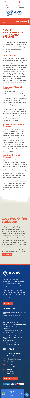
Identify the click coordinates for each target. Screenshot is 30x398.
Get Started (7, 254)
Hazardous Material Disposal (10, 326)
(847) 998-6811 (11, 361)
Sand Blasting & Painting (9, 335)
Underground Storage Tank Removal (12, 330)
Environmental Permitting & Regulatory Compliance (13, 338)
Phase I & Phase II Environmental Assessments (15, 333)
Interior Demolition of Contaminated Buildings (15, 324)
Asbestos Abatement (8, 318)
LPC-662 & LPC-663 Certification (11, 344)
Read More (8, 304)
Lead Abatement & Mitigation (10, 322)
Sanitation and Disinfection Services (12, 315)
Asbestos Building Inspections (10, 320)
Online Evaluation (21, 21)
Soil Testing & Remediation (10, 340)
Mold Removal (6, 328)
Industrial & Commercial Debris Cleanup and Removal (14, 313)
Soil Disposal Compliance (9, 342)
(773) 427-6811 (11, 356)
